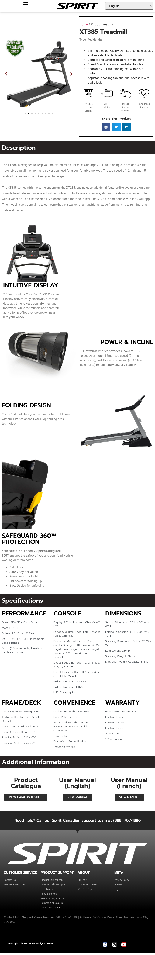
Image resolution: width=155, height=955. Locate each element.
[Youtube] (124, 944)
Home (83, 24)
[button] (6, 73)
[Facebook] (105, 944)
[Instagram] (114, 944)
